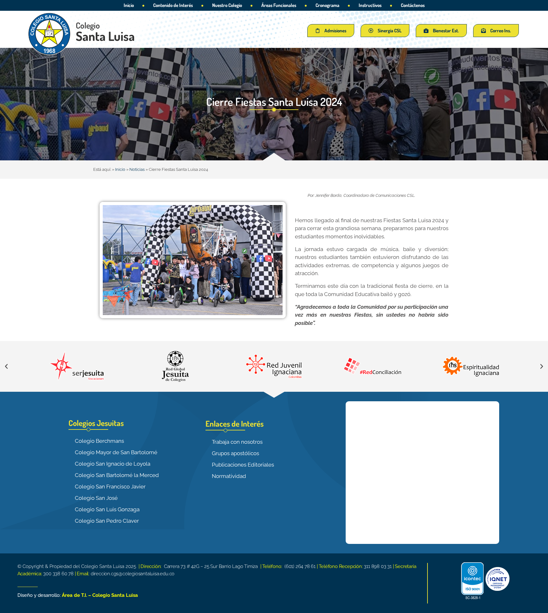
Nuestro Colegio (227, 5)
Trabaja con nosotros (237, 442)
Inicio (129, 5)
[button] (6, 366)
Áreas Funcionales (278, 5)
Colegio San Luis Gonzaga (107, 509)
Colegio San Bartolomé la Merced (117, 475)
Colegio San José (96, 498)
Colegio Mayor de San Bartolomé (116, 452)
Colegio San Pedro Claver (107, 521)
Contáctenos (413, 5)
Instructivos (370, 5)
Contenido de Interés (173, 5)
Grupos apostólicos (235, 453)
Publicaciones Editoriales (243, 464)
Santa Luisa (105, 36)
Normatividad (229, 476)
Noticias (137, 169)
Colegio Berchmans (99, 441)
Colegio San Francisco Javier (110, 486)
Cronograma (327, 5)
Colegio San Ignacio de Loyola (112, 464)
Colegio (88, 25)
